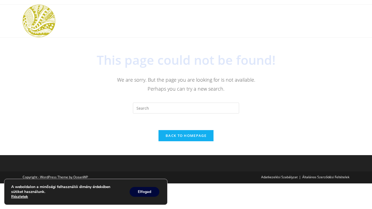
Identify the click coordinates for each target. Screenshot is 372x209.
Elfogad (144, 191)
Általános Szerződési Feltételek (325, 177)
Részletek (19, 196)
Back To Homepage (186, 135)
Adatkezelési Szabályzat (279, 177)
